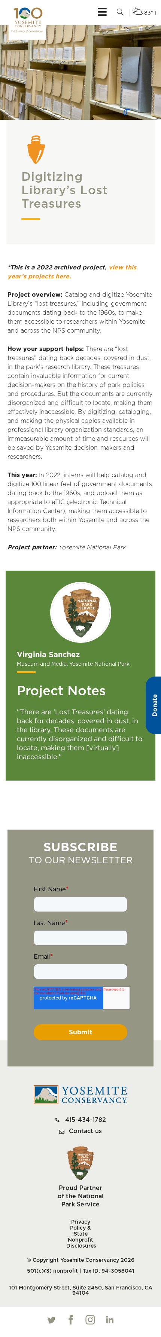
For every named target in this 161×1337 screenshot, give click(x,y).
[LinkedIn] (109, 1320)
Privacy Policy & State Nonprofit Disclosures (80, 1234)
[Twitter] (51, 1320)
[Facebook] (71, 1320)
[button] (120, 12)
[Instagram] (90, 1320)
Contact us (85, 1131)
